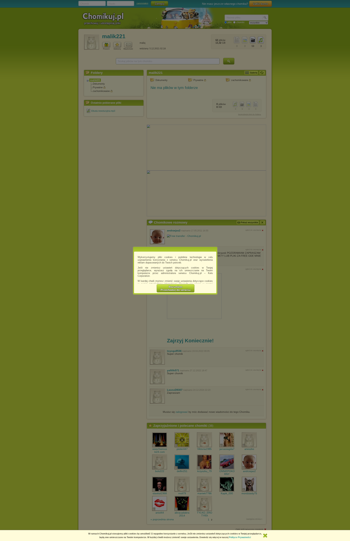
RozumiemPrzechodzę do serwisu (175, 288)
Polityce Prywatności (240, 537)
